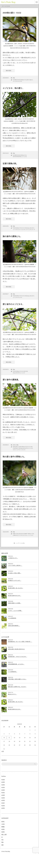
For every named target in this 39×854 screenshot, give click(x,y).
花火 (2, 839)
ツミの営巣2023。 (12, 671)
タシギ (33, 229)
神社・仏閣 (3, 834)
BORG (14, 444)
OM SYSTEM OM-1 (17, 156)
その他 (2, 824)
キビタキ (20, 81)
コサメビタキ (29, 229)
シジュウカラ (30, 535)
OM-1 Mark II (30, 79)
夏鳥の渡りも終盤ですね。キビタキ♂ (17, 686)
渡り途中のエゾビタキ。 (13, 304)
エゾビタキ (15, 81)
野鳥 (14, 77)
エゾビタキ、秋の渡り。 (13, 88)
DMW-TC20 (15, 533)
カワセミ (19, 449)
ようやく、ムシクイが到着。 (15, 610)
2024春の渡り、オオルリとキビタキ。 (17, 656)
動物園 (2, 826)
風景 (2, 844)
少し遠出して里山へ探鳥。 (14, 573)
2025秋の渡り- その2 (12, 13)
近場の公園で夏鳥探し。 (14, 625)
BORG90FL (15, 446)
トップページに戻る (20, 543)
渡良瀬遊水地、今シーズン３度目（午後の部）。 (20, 641)
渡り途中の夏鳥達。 (11, 380)
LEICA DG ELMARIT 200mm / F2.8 (26, 533)
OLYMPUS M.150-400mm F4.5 (19, 79)
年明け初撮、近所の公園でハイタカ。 (17, 679)
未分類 (2, 829)
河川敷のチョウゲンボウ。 (14, 580)
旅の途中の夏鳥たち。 (12, 236)
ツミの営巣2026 (12, 618)
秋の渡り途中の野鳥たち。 (14, 457)
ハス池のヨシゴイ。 (13, 558)
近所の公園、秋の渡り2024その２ (16, 649)
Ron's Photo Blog (8, 2)
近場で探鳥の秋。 (10, 163)
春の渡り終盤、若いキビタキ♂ (15, 588)
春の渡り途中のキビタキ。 (14, 595)
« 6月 (2, 751)
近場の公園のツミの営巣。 (14, 603)
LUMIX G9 (15, 535)
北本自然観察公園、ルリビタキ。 (16, 664)
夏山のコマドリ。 (12, 694)
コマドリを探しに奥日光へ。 (15, 565)
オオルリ (15, 449)
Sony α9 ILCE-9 (30, 228)
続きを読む (8, 70)
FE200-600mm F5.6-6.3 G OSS (20, 228)
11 (9, 737)
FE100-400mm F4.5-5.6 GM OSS (20, 371)
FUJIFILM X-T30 (16, 448)
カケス (19, 229)
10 (4, 737)
